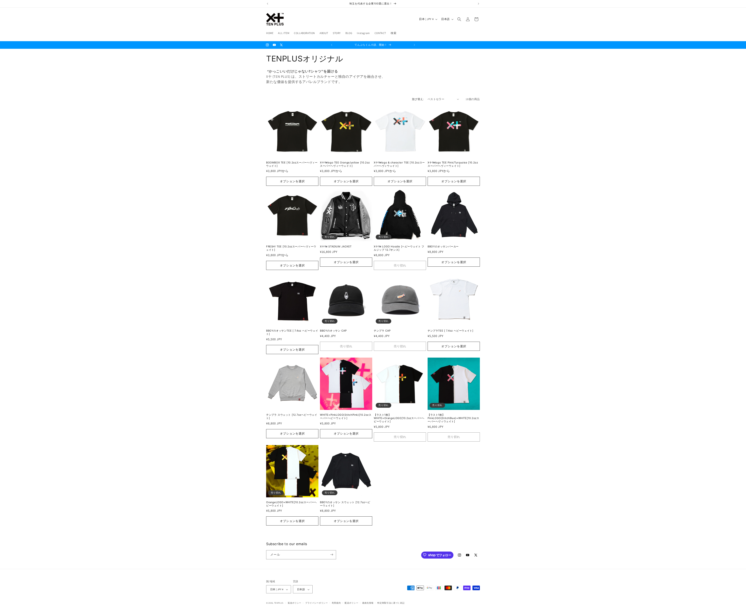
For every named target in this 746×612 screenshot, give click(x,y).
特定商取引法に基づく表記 (390, 603)
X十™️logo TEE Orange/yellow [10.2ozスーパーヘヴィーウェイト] (345, 164)
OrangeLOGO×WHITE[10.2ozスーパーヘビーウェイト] (291, 504)
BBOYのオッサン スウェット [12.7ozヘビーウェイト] (345, 504)
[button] (459, 19)
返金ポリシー (294, 603)
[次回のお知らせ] (478, 3)
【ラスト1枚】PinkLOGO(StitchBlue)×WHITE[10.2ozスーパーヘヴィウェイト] (453, 418)
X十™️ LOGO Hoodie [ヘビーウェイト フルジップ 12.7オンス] (399, 248)
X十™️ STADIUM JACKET (336, 246)
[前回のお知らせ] (267, 3)
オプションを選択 (292, 181)
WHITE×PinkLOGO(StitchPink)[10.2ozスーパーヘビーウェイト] (345, 416)
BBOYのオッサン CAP (333, 330)
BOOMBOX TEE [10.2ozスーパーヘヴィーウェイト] (291, 164)
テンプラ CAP (382, 330)
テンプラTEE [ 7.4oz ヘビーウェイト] (450, 330)
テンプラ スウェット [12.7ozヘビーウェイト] (291, 416)
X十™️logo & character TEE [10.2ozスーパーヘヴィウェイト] (399, 164)
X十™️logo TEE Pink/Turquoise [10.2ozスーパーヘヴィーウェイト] (453, 164)
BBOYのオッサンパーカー (443, 246)
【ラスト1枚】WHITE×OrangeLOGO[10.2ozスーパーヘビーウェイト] (399, 418)
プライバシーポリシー (316, 603)
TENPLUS (278, 603)
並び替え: (418, 99)
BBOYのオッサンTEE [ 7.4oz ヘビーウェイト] (292, 332)
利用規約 (336, 603)
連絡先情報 (368, 603)
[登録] (331, 554)
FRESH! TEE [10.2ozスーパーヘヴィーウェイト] (291, 248)
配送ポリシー (351, 603)
